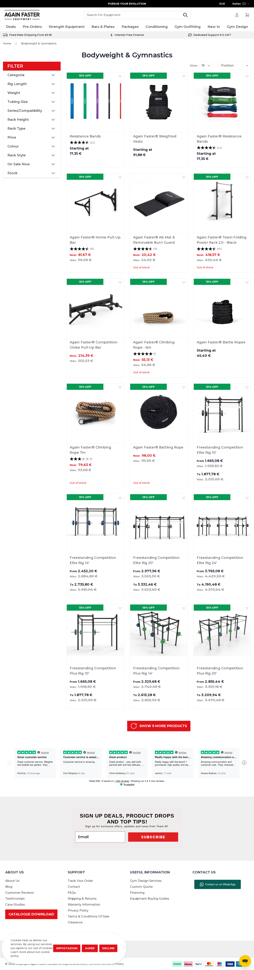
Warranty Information (84, 904)
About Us (12, 881)
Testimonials (15, 898)
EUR (222, 3)
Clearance (75, 922)
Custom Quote (141, 886)
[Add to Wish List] (120, 76)
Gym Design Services (146, 881)
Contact (74, 886)
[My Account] (237, 15)
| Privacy (118, 964)
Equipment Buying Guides (149, 898)
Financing (137, 892)
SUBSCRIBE (153, 837)
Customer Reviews (19, 892)
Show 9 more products (163, 726)
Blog (8, 886)
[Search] (185, 15)
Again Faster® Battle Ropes (221, 342)
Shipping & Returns (82, 898)
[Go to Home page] (22, 15)
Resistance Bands (85, 136)
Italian (236, 3)
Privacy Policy (78, 910)
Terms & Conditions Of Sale (88, 916)
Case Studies (15, 904)
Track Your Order (80, 881)
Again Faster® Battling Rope (158, 447)
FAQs (72, 892)
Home (7, 43)
